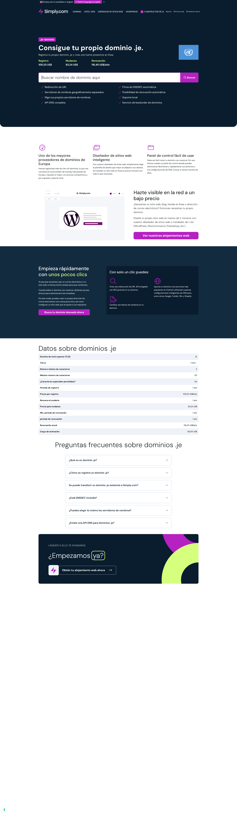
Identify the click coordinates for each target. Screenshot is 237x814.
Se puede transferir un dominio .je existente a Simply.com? (103, 485)
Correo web (179, 12)
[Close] (104, 2)
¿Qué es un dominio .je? (83, 460)
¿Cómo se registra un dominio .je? (89, 472)
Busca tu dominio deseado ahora (64, 312)
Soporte (169, 12)
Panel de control (194, 12)
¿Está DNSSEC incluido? (83, 497)
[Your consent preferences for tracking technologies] (4, 809)
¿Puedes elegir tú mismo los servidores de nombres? (100, 510)
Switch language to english (89, 2)
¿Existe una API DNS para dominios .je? (91, 522)
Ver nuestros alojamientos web (166, 236)
